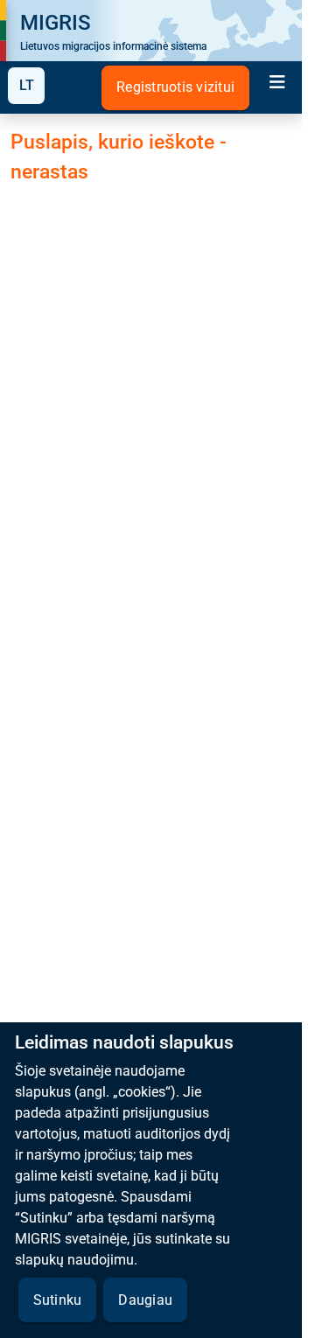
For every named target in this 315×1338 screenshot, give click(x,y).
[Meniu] (277, 84)
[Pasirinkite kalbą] (26, 85)
